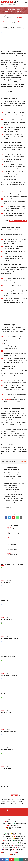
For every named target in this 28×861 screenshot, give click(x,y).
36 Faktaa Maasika (12, 528)
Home (9, 9)
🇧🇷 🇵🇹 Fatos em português (18, 836)
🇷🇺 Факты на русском (18, 849)
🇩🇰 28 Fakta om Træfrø (13, 820)
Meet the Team (20, 799)
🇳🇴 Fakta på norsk (7, 840)
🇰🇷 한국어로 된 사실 (5, 845)
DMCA (12, 803)
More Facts (17, 805)
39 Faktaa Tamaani (7, 749)
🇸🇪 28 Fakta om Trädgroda (13, 829)
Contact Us (14, 801)
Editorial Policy (11, 799)
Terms (16, 803)
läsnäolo (8, 399)
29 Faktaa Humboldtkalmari (9, 731)
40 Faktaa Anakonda (12, 539)
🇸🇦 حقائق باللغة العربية (18, 840)
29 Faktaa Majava (11, 544)
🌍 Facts (7, 833)
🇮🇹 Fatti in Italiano (6, 836)
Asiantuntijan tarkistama (9, 21)
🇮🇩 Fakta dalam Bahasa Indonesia (9, 844)
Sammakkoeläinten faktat (17, 27)
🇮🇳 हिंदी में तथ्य (21, 842)
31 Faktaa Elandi (6, 582)
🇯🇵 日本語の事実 (22, 844)
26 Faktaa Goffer (6, 768)
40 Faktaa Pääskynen (7, 787)
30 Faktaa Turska (6, 712)
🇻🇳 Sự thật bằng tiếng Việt (7, 852)
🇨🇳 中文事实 (13, 854)
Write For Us (21, 801)
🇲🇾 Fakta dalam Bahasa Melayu (18, 845)
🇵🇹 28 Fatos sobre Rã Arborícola (13, 827)
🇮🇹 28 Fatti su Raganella (20, 823)
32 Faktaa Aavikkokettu (8, 657)
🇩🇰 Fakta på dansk (7, 838)
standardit (16, 489)
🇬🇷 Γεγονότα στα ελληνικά (9, 842)
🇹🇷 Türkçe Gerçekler (20, 852)
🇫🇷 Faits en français (7, 835)
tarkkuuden (14, 487)
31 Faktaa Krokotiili (12, 554)
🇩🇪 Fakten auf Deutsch (16, 833)
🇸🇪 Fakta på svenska (18, 838)
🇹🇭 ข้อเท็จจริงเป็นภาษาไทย (13, 851)
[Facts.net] (9, 2)
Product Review (6, 801)
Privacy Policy (23, 803)
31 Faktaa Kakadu (12, 549)
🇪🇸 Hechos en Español (18, 835)
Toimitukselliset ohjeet (19, 21)
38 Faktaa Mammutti (7, 619)
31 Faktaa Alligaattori (13, 534)
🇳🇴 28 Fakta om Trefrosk (13, 825)
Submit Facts (10, 805)
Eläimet (18, 9)
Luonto (13, 9)
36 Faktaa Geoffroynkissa (9, 675)
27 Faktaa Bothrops (7, 601)
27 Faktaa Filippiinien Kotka (9, 638)
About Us (4, 799)
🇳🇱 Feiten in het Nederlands (8, 847)
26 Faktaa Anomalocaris (8, 694)
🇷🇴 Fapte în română (7, 849)
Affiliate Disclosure (4, 803)
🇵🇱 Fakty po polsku (20, 847)
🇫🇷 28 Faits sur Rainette (7, 823)
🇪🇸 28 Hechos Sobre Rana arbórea (13, 821)
